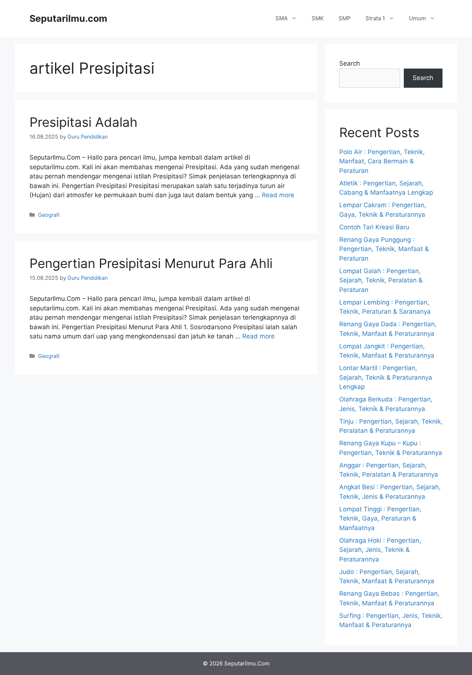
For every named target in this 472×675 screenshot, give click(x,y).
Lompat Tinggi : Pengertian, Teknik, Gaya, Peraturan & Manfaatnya (380, 518)
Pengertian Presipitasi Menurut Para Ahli (151, 263)
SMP (345, 18)
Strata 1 (375, 18)
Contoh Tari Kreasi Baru (374, 227)
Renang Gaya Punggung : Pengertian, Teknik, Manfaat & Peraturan (384, 249)
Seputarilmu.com (68, 18)
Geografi (48, 215)
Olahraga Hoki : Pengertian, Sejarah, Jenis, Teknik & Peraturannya (380, 550)
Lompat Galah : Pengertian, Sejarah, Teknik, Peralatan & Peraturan (381, 280)
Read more (278, 195)
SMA (281, 18)
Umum (417, 18)
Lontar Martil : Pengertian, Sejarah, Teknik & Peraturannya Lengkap (385, 377)
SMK (318, 18)
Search (349, 63)
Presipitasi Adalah (84, 122)
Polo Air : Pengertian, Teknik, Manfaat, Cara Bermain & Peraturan (382, 161)
